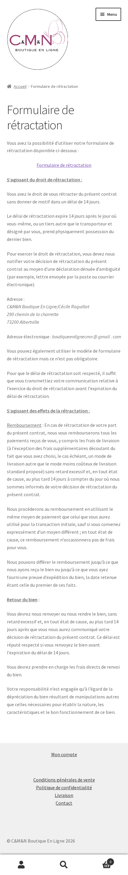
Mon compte (64, 754)
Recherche (64, 865)
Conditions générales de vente (64, 780)
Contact (64, 803)
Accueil (20, 86)
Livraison (64, 795)
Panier (98, 859)
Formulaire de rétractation (64, 165)
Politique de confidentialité (64, 787)
